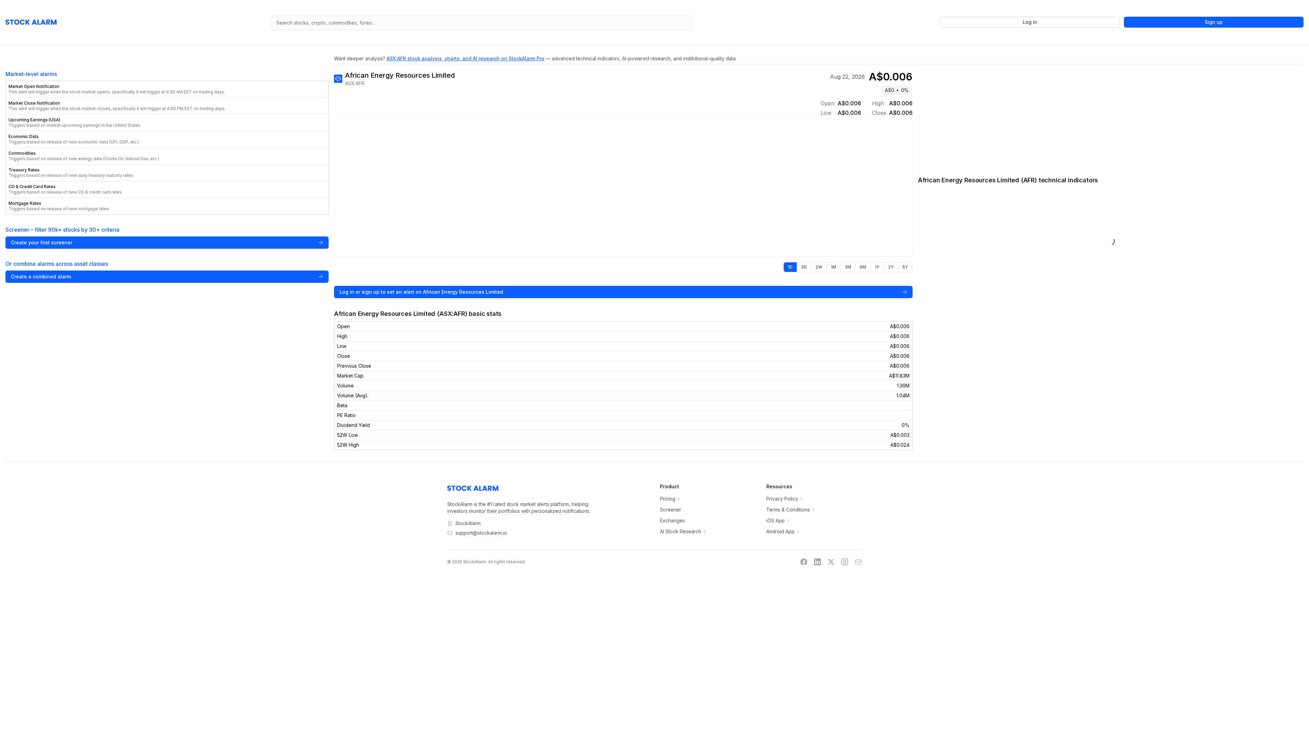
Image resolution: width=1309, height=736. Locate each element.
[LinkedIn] (817, 561)
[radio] (790, 267)
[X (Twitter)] (831, 561)
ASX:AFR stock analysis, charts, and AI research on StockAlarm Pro (465, 58)
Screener (670, 509)
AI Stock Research (680, 531)
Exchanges (672, 520)
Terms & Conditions (788, 509)
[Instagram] (844, 561)
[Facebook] (803, 561)
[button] (167, 89)
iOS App (775, 520)
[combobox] (481, 23)
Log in (1030, 22)
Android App (780, 531)
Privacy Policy (782, 499)
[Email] (858, 561)
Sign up (1214, 22)
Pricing (667, 499)
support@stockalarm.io (481, 533)
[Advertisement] (1111, 117)
